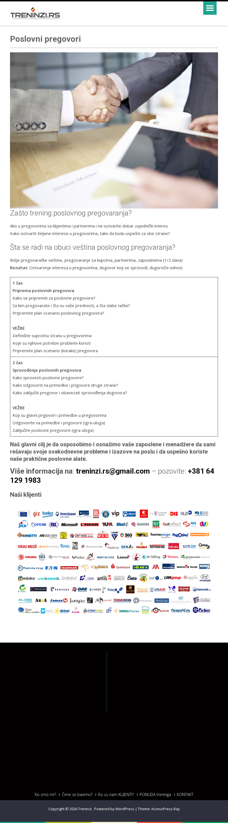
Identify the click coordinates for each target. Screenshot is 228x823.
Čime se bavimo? (77, 794)
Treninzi (85, 808)
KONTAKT (185, 794)
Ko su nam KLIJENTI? (116, 794)
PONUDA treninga (155, 794)
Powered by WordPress (114, 808)
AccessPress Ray (165, 808)
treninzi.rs (92, 471)
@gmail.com (129, 471)
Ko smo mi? (45, 794)
